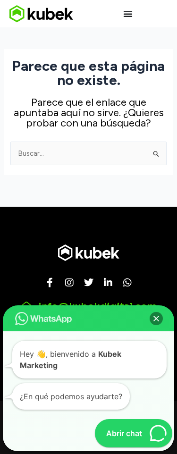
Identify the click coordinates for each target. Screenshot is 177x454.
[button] (156, 318)
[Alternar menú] (128, 13)
